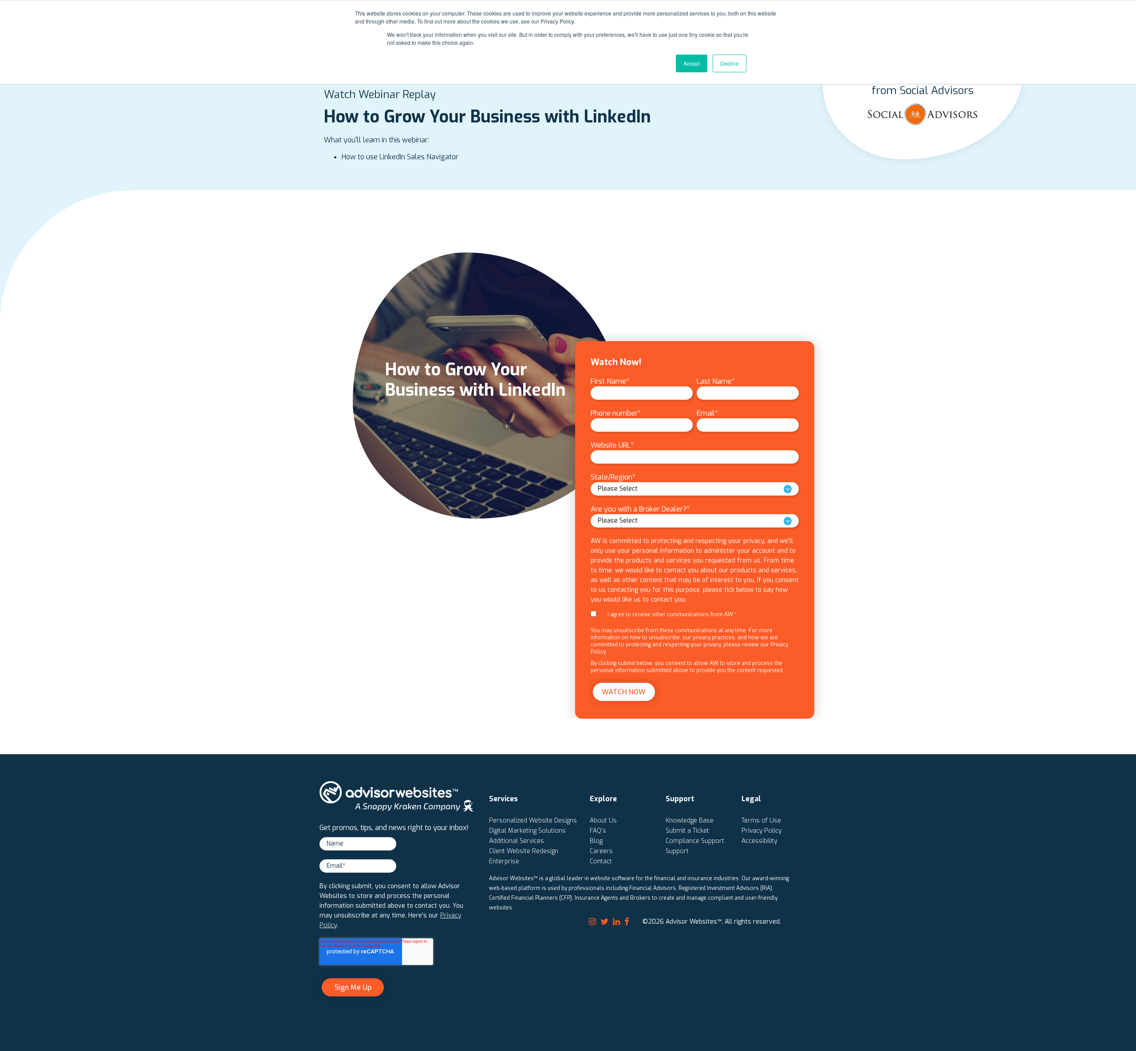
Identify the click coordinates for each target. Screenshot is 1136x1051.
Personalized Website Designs (533, 820)
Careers (601, 851)
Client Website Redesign (523, 851)
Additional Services (516, 841)
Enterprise (504, 861)
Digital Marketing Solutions (527, 831)
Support (677, 851)
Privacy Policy (761, 831)
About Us (603, 820)
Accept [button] (691, 63)
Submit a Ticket (687, 831)
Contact (601, 861)
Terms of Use (761, 820)
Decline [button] (729, 63)
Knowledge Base (690, 820)
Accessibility (759, 841)
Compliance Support (695, 841)
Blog (596, 841)
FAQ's (598, 831)
